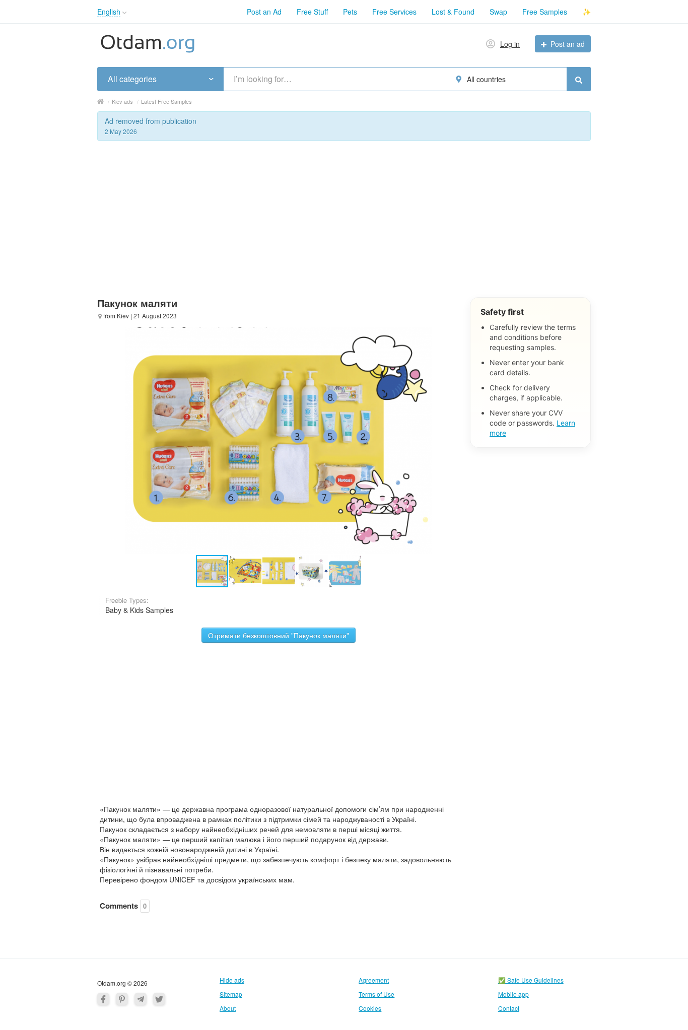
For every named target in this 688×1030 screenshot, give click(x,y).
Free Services (394, 12)
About (228, 1008)
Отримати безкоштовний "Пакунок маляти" (278, 635)
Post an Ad (264, 12)
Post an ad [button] (568, 44)
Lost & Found (453, 12)
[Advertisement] (344, 226)
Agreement (374, 980)
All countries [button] (486, 79)
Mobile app (513, 994)
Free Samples (544, 12)
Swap (498, 12)
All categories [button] (132, 79)
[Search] (579, 79)
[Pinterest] (122, 999)
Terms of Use (376, 994)
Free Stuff (312, 12)
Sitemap (231, 994)
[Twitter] (159, 999)
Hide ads (232, 980)
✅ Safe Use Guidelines (531, 980)
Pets (350, 12)
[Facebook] (103, 999)
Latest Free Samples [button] (166, 101)
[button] (124, 13)
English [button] (108, 12)
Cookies (370, 1008)
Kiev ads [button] (122, 101)
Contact (508, 1008)
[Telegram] (140, 999)
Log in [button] (510, 44)
